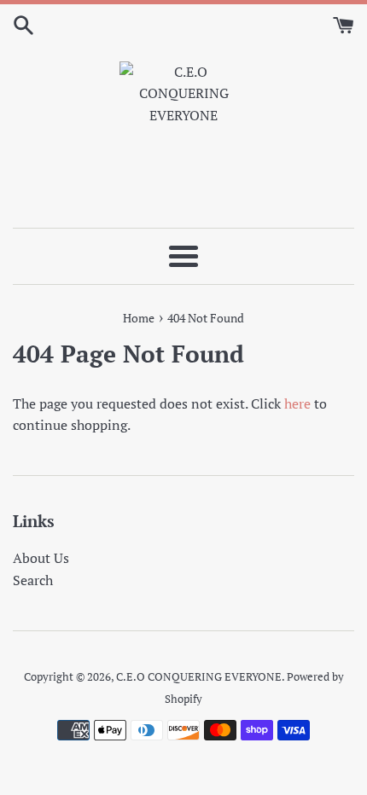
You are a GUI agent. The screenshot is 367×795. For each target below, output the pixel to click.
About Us (41, 557)
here (297, 403)
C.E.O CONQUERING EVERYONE (199, 677)
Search (33, 580)
